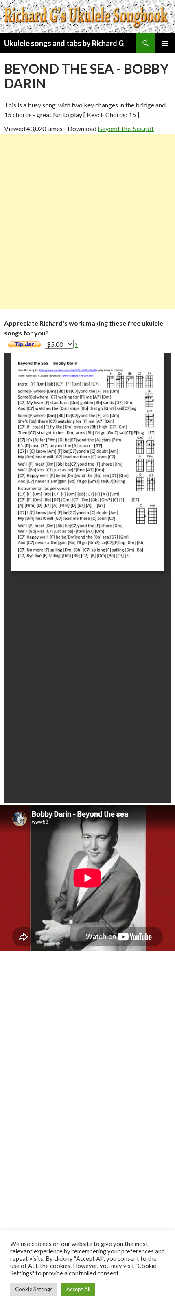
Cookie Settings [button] (33, 1289)
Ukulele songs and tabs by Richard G (64, 43)
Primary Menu (165, 43)
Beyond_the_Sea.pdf (126, 128)
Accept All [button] (78, 1289)
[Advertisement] (87, 221)
